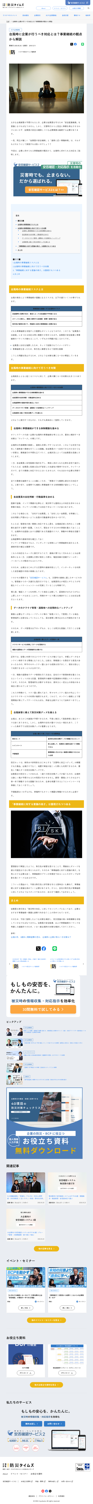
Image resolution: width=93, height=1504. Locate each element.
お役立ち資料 (36, 1473)
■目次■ (21, 220)
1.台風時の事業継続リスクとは (26, 262)
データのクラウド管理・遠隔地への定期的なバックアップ (41, 238)
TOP (7, 21)
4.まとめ (16, 274)
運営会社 (31, 1496)
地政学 (88, 15)
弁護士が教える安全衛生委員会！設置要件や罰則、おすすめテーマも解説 (44, 1055)
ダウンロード (24, 1373)
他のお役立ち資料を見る (45, 1384)
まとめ (20, 250)
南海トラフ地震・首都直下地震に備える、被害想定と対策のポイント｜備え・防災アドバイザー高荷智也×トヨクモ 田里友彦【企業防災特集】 (55, 1031)
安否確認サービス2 (38, 577)
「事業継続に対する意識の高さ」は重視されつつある (37, 246)
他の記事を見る (45, 1248)
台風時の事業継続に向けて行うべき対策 (32, 228)
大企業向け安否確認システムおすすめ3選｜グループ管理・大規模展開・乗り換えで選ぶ (25, 1233)
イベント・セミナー (60, 8)
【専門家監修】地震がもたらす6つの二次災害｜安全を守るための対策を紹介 (45, 1079)
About (43, 8)
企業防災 (37, 15)
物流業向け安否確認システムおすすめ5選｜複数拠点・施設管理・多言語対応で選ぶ (66, 1197)
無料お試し (30, 1423)
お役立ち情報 (76, 8)
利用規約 (61, 1496)
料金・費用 (39, 1481)
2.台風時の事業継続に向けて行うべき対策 (31, 266)
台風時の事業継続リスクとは (28, 224)
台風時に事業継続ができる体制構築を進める (36, 231)
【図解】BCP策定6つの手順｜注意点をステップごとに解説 (40, 1067)
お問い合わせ (53, 1423)
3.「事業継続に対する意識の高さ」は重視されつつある (36, 270)
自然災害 (65, 15)
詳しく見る (24, 1308)
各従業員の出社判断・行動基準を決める (35, 234)
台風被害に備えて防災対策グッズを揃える (36, 242)
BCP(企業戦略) (51, 15)
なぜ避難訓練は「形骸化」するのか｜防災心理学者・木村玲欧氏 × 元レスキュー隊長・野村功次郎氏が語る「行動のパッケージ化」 (25, 1198)
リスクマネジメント (10, 15)
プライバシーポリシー (46, 1496)
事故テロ (77, 15)
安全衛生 (25, 15)
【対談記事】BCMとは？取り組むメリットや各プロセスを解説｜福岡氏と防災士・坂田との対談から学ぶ (53, 1043)
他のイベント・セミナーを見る (45, 1320)
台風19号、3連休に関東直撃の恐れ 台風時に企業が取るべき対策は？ (41, 937)
